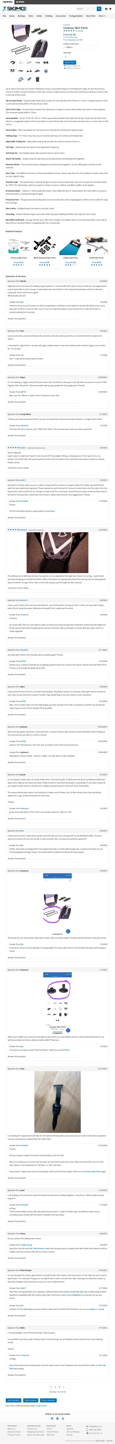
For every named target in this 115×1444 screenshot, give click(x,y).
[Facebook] (57, 1419)
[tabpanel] (18, 250)
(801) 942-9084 (95, 1430)
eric (22, 355)
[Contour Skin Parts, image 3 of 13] (29, 62)
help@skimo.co (95, 1426)
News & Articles (14, 1432)
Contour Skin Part (71, 44)
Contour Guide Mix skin (73, 1291)
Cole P (23, 1288)
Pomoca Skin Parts (19, 258)
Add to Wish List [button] (73, 66)
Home (49, 1429)
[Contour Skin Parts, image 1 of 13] (12, 62)
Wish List (50, 1435)
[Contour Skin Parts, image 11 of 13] (21, 79)
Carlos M (24, 614)
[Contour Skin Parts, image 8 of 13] (29, 71)
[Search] (99, 9)
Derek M (24, 650)
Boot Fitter (90, 16)
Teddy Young (26, 1245)
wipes (92, 1309)
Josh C (23, 480)
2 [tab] (59, 269)
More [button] (101, 16)
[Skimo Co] (14, 11)
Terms (18, 1435)
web (97, 1440)
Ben (22, 831)
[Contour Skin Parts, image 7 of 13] (21, 71)
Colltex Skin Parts (70, 258)
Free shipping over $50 (73, 40)
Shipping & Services (35, 1432)
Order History (53, 1432)
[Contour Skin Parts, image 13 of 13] (37, 79)
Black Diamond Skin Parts (45, 258)
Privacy (11, 1435)
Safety (39, 16)
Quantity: (67, 52)
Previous (8, 250)
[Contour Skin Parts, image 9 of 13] (37, 71)
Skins (31, 16)
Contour (66, 25)
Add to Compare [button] (73, 68)
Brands (69, 1435)
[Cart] (111, 9)
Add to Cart (69, 62)
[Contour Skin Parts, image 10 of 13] (46, 71)
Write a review (30, 1400)
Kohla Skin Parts (96, 258)
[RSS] (63, 1419)
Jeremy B (23, 530)
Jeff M (23, 392)
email (102, 1440)
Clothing (48, 16)
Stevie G (22, 447)
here (53, 511)
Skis (4, 16)
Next (106, 250)
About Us (11, 1429)
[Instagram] (52, 1419)
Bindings (21, 16)
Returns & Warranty (35, 1435)
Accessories (61, 16)
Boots (11, 16)
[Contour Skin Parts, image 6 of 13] (12, 71)
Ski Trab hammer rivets (40, 1248)
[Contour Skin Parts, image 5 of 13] (46, 62)
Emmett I (25, 425)
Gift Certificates (73, 1432)
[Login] (107, 9)
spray (101, 1309)
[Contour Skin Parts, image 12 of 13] (29, 79)
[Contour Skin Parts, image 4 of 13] (37, 62)
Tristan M (25, 1355)
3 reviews (79, 31)
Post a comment (48, 1400)
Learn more (41, 1405)
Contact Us (31, 1429)
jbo (22, 302)
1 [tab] (55, 269)
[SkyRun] (20, 2)
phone (109, 1440)
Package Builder (76, 16)
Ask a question (13, 1400)
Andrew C (25, 808)
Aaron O (24, 600)
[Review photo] (57, 572)
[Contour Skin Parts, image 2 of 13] (21, 62)
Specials (69, 1429)
